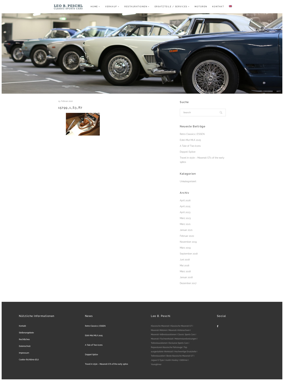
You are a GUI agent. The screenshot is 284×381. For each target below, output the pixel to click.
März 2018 (185, 271)
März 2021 (185, 224)
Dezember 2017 (188, 283)
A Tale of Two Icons (190, 146)
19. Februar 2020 (65, 101)
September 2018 (189, 253)
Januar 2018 (186, 277)
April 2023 (185, 212)
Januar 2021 (186, 230)
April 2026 (185, 200)
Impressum (24, 353)
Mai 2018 (184, 265)
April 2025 (185, 206)
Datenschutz (25, 346)
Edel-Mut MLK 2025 (190, 140)
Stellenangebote (26, 333)
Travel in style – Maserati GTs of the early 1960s (106, 364)
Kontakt (22, 326)
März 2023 (185, 218)
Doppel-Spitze (187, 151)
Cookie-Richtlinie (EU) (29, 359)
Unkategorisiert (188, 181)
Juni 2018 (185, 259)
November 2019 (188, 242)
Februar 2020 (187, 236)
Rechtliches (24, 339)
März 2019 (185, 247)
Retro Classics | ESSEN (192, 134)
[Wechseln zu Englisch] (229, 6)
